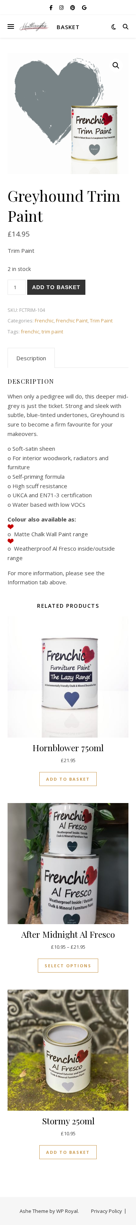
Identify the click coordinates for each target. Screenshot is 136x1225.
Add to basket (56, 287)
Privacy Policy (106, 1211)
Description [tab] (31, 358)
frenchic (30, 331)
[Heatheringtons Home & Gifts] (34, 26)
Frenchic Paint (72, 320)
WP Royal (67, 1211)
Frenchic (44, 320)
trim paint (52, 331)
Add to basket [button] (68, 779)
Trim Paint (101, 320)
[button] (116, 65)
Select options (68, 965)
